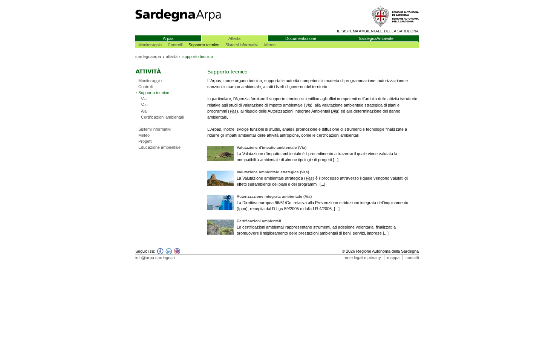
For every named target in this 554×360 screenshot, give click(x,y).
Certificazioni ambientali (162, 117)
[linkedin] (168, 253)
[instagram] (176, 253)
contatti (412, 257)
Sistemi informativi (241, 45)
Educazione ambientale (159, 147)
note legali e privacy (363, 257)
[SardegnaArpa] (206, 24)
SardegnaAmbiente (376, 38)
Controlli (175, 45)
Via (144, 98)
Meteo (269, 45)
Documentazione (300, 38)
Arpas (168, 38)
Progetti (145, 141)
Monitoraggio (150, 45)
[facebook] (159, 253)
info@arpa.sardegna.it (155, 257)
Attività (234, 38)
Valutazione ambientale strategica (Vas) (273, 172)
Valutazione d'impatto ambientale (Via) (271, 147)
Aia (144, 111)
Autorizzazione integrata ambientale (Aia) (274, 196)
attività (172, 56)
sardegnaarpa (148, 56)
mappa (393, 257)
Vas (144, 104)
